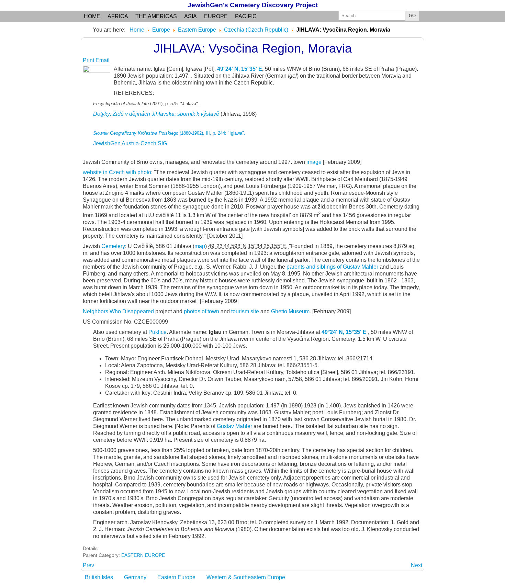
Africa (118, 16)
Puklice (157, 332)
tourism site (245, 311)
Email (103, 60)
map (199, 246)
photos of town (201, 311)
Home (92, 16)
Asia (190, 16)
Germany (135, 577)
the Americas (156, 16)
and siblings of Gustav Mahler (341, 267)
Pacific (246, 16)
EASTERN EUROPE (143, 555)
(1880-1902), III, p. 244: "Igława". (169, 133)
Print (89, 60)
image (314, 162)
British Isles (99, 577)
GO (412, 15)
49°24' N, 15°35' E (239, 69)
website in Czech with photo (117, 172)
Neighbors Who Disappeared (119, 311)
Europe (216, 16)
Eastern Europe (176, 577)
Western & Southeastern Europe (245, 577)
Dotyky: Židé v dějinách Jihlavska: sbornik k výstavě (156, 114)
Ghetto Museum (290, 311)
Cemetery (113, 246)
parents (296, 267)
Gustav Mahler (235, 426)
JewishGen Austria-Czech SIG (130, 143)
